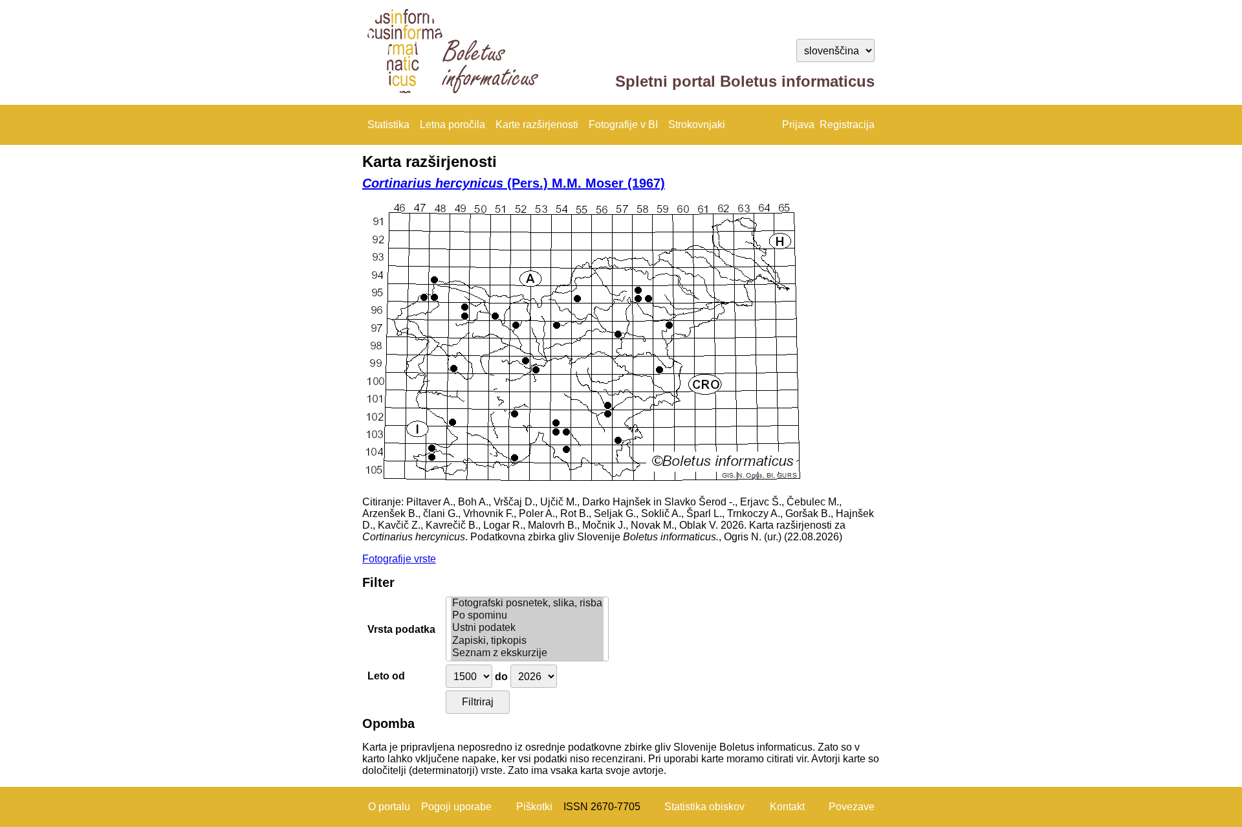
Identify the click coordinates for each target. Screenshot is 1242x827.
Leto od (386, 675)
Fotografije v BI (623, 124)
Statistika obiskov (704, 806)
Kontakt (787, 806)
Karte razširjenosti (537, 124)
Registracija (847, 124)
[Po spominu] (527, 616)
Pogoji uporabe (456, 806)
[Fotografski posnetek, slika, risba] (527, 603)
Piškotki (534, 806)
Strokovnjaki (696, 124)
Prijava (798, 124)
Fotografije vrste (399, 558)
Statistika (388, 124)
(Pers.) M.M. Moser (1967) (513, 183)
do (501, 676)
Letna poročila (452, 124)
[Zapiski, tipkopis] (527, 641)
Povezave (852, 806)
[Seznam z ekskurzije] (527, 653)
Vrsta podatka (401, 629)
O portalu (389, 806)
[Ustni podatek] (527, 628)
